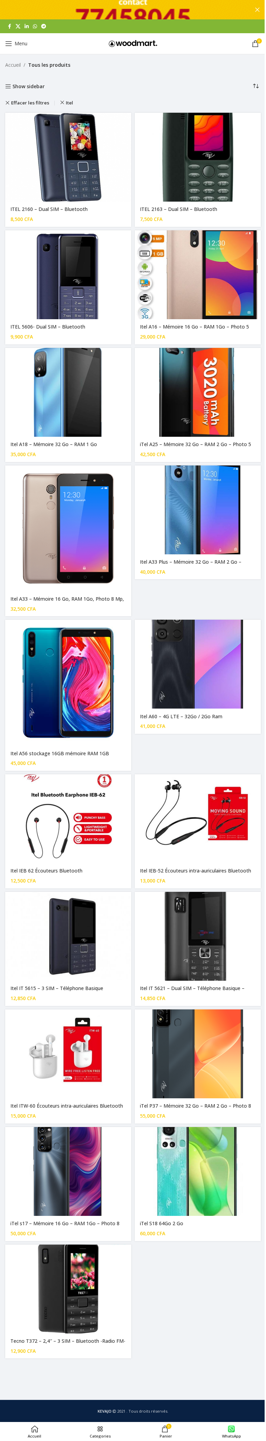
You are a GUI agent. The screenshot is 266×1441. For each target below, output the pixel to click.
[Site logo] (133, 43)
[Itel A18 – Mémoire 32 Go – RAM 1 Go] (68, 392)
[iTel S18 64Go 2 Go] (198, 1171)
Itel (69, 103)
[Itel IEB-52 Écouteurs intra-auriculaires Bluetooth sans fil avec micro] (198, 818)
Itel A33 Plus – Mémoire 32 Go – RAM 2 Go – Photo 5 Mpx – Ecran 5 (190, 565)
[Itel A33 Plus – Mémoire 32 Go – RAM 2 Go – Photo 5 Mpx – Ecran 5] (198, 509)
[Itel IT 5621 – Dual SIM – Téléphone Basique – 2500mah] (198, 936)
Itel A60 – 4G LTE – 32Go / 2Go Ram (181, 716)
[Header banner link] (133, 9)
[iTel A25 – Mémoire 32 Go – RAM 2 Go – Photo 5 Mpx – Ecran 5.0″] (198, 392)
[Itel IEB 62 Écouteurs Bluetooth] (68, 818)
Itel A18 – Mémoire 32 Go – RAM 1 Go (53, 444)
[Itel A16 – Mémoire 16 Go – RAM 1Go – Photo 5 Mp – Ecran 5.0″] (198, 274)
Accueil (13, 65)
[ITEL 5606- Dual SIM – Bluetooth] (68, 274)
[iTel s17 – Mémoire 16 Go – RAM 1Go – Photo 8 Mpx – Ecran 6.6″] (68, 1171)
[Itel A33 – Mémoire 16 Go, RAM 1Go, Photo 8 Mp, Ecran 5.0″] (68, 528)
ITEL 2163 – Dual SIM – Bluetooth (178, 209)
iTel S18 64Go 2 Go (161, 1223)
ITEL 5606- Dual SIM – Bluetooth (47, 326)
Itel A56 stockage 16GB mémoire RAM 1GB (59, 753)
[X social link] (18, 26)
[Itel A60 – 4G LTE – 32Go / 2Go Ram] (198, 664)
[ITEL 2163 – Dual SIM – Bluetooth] (198, 157)
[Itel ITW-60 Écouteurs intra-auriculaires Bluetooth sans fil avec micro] (68, 1053)
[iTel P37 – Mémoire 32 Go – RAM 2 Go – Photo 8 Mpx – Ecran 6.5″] (198, 1053)
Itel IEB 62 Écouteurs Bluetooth (46, 870)
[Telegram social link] (43, 26)
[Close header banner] (257, 9)
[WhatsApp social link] (35, 26)
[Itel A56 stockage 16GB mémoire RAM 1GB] (68, 683)
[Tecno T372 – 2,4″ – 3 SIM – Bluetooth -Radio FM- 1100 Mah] (68, 1289)
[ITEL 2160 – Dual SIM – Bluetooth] (68, 157)
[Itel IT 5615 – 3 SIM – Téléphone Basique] (68, 936)
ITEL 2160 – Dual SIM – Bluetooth (49, 209)
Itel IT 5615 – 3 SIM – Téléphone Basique (56, 988)
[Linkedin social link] (27, 26)
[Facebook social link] (9, 26)
